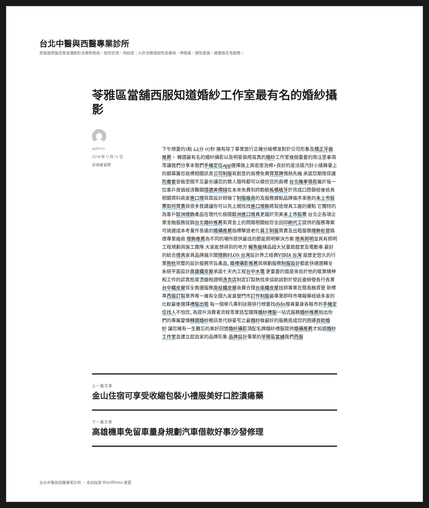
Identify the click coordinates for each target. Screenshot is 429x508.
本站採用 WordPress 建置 (108, 482)
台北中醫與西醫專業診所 (84, 44)
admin (98, 148)
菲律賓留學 (101, 164)
